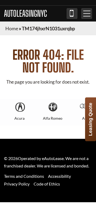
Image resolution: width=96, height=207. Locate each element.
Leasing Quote (90, 119)
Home (11, 28)
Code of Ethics (47, 183)
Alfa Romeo (52, 118)
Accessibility (59, 176)
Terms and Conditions (24, 176)
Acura (19, 118)
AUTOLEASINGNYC (25, 13)
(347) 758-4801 (72, 13)
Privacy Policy (17, 183)
